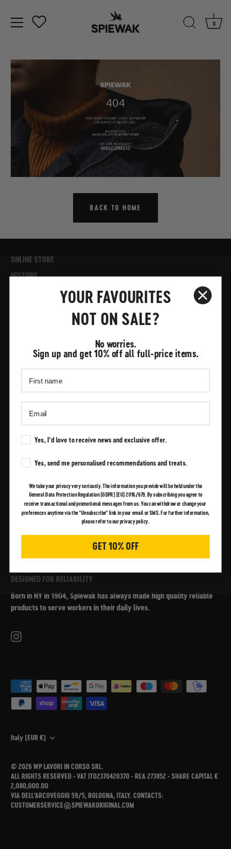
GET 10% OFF (115, 546)
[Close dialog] (202, 295)
